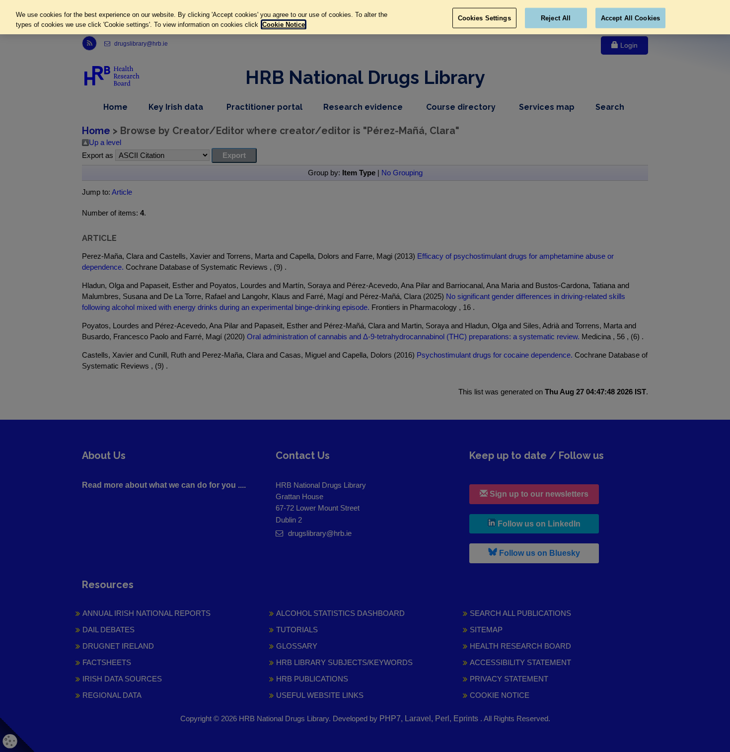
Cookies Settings (484, 17)
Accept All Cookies (630, 17)
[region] (365, 17)
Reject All (556, 17)
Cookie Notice (283, 24)
